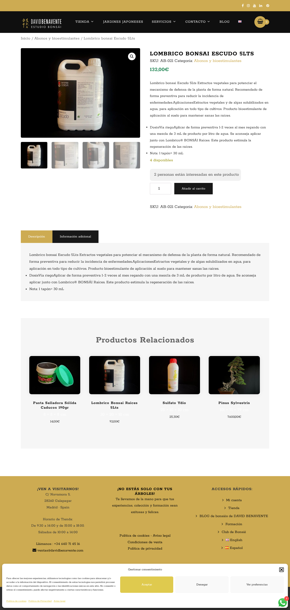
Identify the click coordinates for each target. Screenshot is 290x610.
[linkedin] (260, 5)
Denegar (202, 584)
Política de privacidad (145, 548)
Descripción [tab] (36, 236)
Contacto (195, 22)
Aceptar (147, 584)
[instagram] (248, 5)
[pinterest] (267, 5)
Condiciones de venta (145, 542)
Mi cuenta (234, 500)
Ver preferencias (257, 584)
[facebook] (243, 5)
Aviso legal (59, 601)
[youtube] (254, 5)
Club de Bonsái (234, 532)
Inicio (25, 38)
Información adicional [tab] (75, 236)
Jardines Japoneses (123, 22)
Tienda (82, 22)
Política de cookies (16, 601)
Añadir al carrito (193, 189)
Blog (225, 22)
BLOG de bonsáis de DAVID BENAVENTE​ (234, 516)
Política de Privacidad (40, 601)
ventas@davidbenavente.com (60, 550)
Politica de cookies (134, 535)
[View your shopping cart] (260, 22)
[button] (281, 570)
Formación (233, 524)
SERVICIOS (162, 22)
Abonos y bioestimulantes (57, 38)
